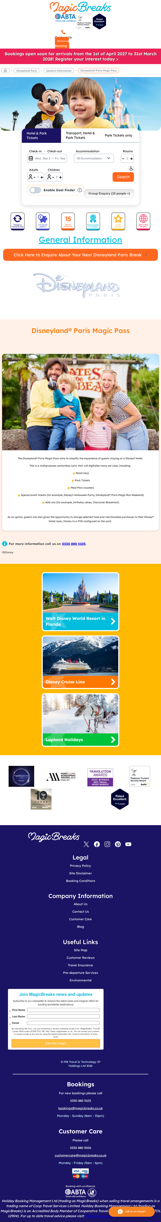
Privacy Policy (80, 866)
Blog (80, 927)
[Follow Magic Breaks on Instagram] (107, 844)
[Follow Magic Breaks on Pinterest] (118, 844)
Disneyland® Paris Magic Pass (98, 70)
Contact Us (80, 912)
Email (15, 1023)
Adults (33, 170)
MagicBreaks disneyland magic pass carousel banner (80, 106)
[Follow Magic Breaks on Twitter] (86, 844)
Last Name (18, 1016)
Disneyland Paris (26, 70)
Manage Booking (62, 43)
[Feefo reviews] (84, 28)
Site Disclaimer (80, 873)
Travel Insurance (80, 965)
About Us (80, 904)
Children (54, 170)
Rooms (128, 151)
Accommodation (87, 151)
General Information (58, 70)
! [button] (79, 190)
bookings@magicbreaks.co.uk (80, 1108)
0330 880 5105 (74, 544)
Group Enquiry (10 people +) (109, 193)
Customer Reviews (81, 958)
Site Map (80, 950)
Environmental (81, 980)
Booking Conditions (80, 881)
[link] (80, 56)
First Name (18, 1010)
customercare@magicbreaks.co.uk (80, 1155)
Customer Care (80, 919)
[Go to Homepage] (5, 71)
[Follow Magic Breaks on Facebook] (97, 844)
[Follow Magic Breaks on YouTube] (128, 844)
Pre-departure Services (80, 973)
